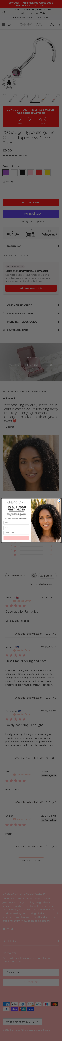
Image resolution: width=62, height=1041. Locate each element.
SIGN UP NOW (16, 538)
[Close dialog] (58, 500)
